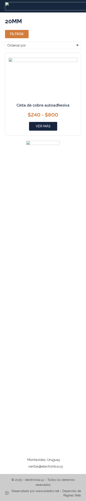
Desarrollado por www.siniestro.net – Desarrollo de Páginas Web (46, 493)
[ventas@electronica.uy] (25, 466)
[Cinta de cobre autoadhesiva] (43, 60)
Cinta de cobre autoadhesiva (43, 105)
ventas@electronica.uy (45, 466)
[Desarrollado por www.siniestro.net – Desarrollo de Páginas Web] (7, 493)
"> (43, 126)
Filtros (17, 34)
